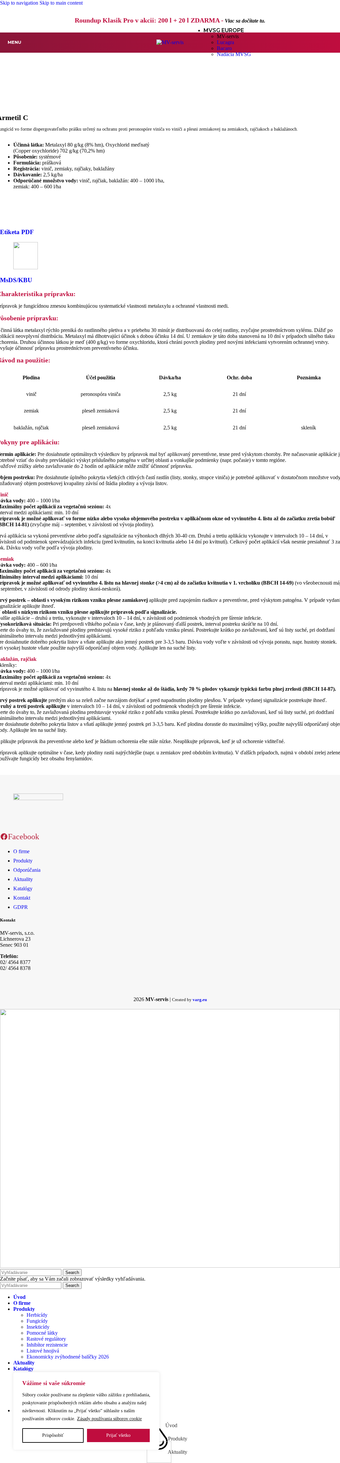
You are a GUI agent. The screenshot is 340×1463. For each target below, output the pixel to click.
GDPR (20, 907)
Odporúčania (27, 870)
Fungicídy (37, 1321)
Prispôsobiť (53, 1435)
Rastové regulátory (46, 1339)
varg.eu (200, 999)
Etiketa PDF (17, 231)
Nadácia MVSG (234, 54)
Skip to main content (61, 3)
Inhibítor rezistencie (47, 1345)
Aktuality (23, 879)
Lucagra (225, 42)
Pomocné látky (42, 1333)
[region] (86, 1411)
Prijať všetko (118, 1435)
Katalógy (23, 888)
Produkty (23, 860)
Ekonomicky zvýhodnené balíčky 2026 (68, 1357)
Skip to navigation (20, 3)
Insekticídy (38, 1327)
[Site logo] (170, 42)
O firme (21, 851)
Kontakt (21, 898)
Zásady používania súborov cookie (109, 1418)
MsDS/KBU (16, 280)
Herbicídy (37, 1315)
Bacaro (224, 48)
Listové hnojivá (43, 1351)
